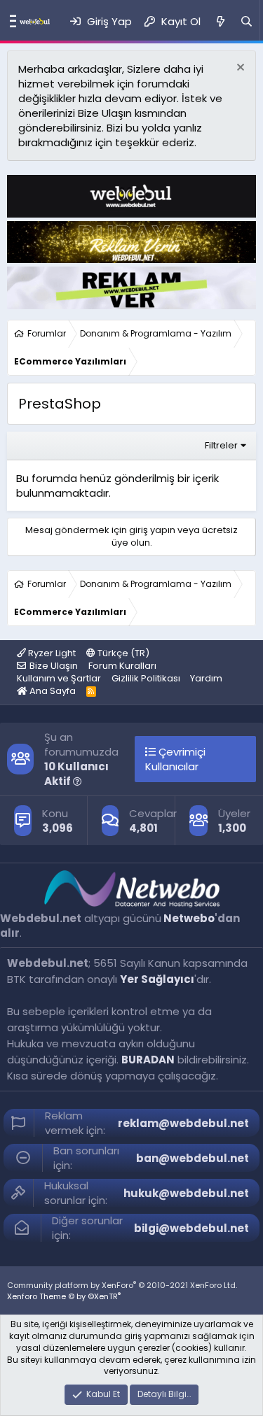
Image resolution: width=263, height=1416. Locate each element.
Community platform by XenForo (122, 1285)
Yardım (206, 678)
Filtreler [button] (221, 445)
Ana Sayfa (51, 691)
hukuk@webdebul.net (186, 1193)
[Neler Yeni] (220, 21)
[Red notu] (239, 69)
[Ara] (246, 21)
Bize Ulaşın (53, 665)
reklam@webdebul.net (183, 1123)
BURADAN (148, 1059)
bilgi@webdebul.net (191, 1228)
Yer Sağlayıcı (157, 979)
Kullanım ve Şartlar (59, 678)
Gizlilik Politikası (146, 678)
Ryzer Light (51, 653)
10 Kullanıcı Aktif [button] (76, 773)
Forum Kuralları (122, 665)
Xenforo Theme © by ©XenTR (64, 1296)
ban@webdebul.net (192, 1158)
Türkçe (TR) (122, 653)
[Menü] (9, 22)
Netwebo (189, 918)
